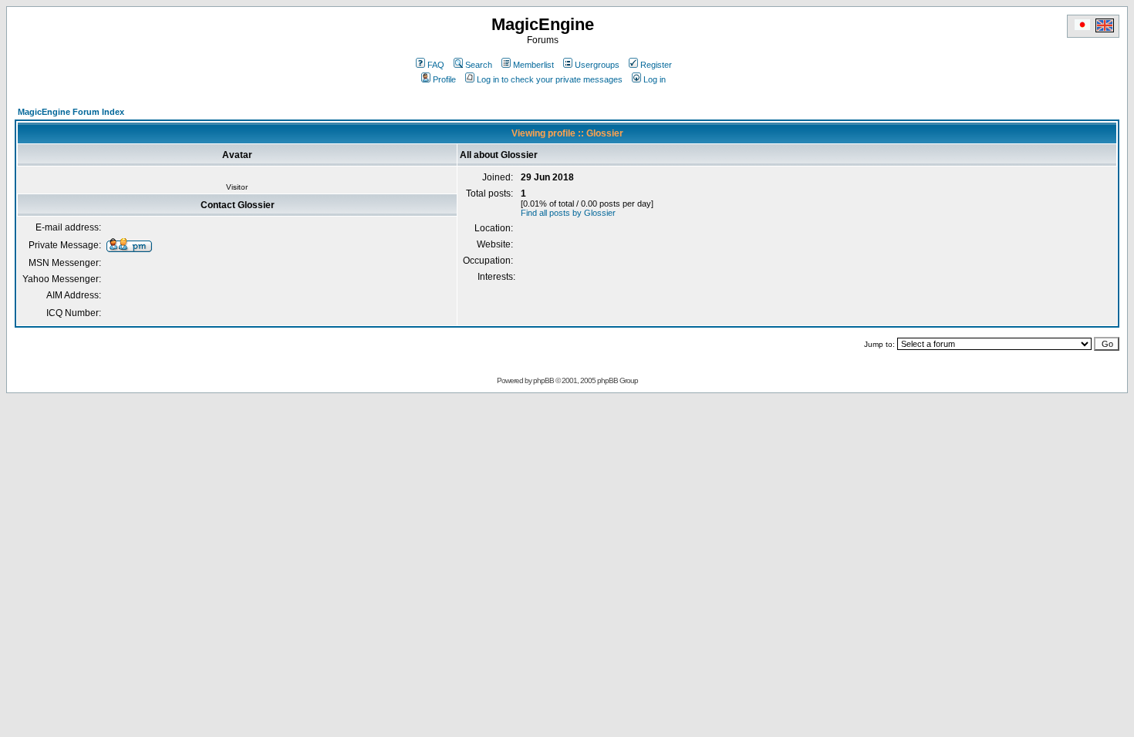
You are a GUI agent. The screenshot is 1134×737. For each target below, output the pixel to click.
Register (656, 64)
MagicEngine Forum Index (71, 111)
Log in (654, 79)
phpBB (543, 380)
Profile (444, 79)
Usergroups (597, 64)
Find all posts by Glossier (568, 212)
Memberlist (533, 64)
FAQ (435, 64)
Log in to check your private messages (550, 79)
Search (478, 64)
